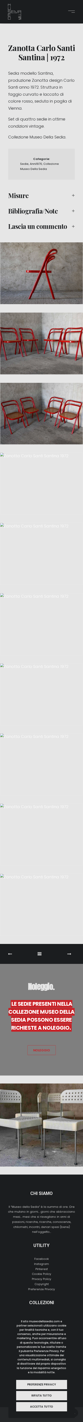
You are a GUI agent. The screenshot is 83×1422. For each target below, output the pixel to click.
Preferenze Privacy (41, 1289)
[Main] (42, 954)
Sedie (24, 164)
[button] (70, 11)
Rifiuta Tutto (41, 1395)
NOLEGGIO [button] (41, 1050)
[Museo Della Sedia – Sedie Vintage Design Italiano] (14, 11)
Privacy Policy (41, 1279)
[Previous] (21, 954)
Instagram (41, 1264)
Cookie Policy (41, 1274)
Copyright (42, 1284)
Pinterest (41, 1269)
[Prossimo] (61, 954)
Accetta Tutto (41, 1406)
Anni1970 (36, 164)
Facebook (41, 1259)
